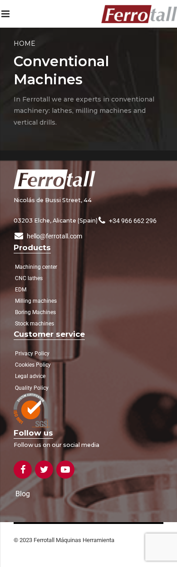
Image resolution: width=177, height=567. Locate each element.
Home (24, 43)
